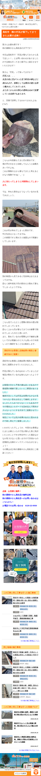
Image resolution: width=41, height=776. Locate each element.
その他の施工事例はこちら (29, 641)
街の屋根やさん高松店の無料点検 (16, 495)
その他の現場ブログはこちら (29, 750)
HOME (4, 24)
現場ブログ (13, 24)
